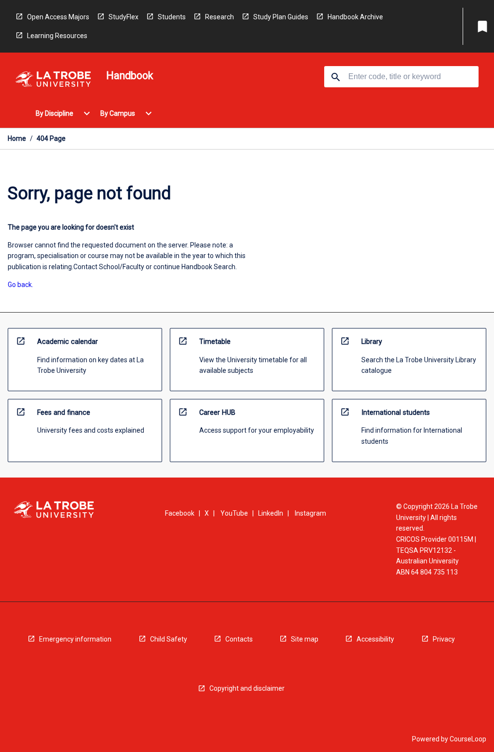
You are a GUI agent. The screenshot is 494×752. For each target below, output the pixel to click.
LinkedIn (270, 513)
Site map (304, 639)
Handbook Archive (355, 17)
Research (219, 17)
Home (17, 138)
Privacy (444, 639)
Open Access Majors (58, 17)
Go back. (20, 284)
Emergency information (75, 639)
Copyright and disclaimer (247, 688)
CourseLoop (468, 739)
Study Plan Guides (280, 17)
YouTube (234, 513)
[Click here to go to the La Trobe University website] (53, 80)
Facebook (179, 513)
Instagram (310, 513)
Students (172, 17)
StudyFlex (123, 17)
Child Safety (168, 639)
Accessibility (375, 639)
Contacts (239, 639)
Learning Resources (57, 36)
